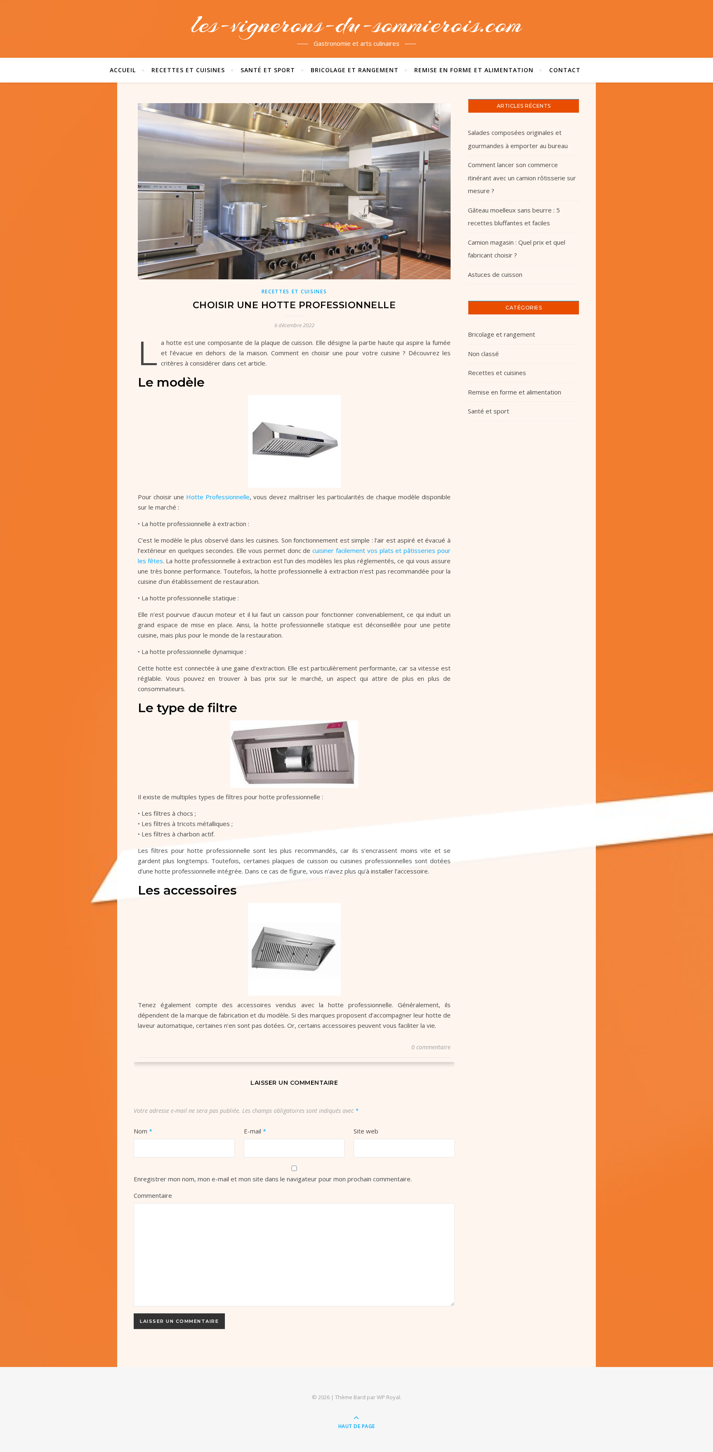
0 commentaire (431, 1047)
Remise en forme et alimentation (474, 70)
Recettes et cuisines (188, 70)
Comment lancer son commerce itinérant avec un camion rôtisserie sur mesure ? (522, 178)
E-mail (255, 1131)
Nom (143, 1131)
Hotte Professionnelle (218, 497)
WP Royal (388, 1397)
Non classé (483, 353)
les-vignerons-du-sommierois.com (356, 23)
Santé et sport (268, 70)
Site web (366, 1131)
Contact (565, 70)
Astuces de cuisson (495, 274)
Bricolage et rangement (355, 70)
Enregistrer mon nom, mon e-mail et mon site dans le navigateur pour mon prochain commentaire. (273, 1179)
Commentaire (153, 1195)
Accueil (123, 70)
